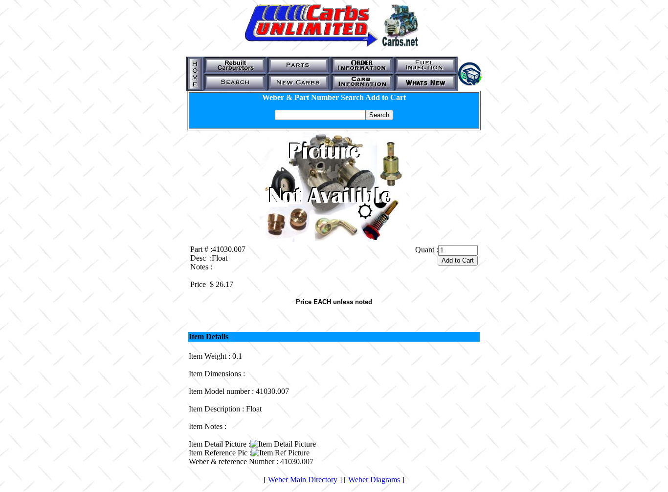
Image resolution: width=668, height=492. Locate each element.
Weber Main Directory (302, 479)
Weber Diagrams (374, 479)
